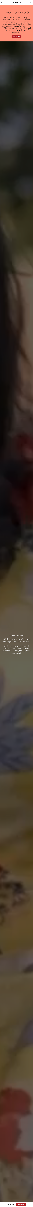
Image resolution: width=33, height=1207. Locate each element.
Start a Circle (16, 36)
